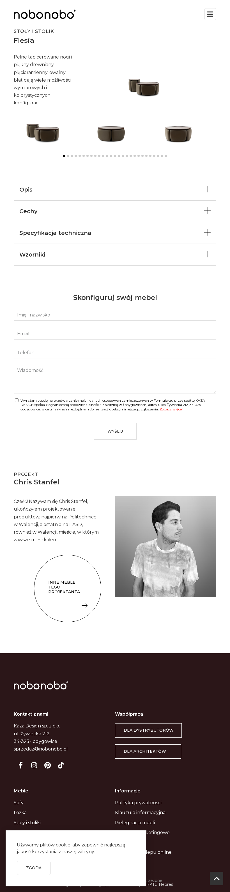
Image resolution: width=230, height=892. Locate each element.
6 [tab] (83, 156)
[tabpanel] (47, 129)
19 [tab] (135, 156)
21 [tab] (142, 156)
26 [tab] (162, 156)
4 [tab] (76, 156)
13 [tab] (111, 156)
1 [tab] (64, 156)
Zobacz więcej (171, 409)
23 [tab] (150, 156)
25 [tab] (158, 156)
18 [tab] (131, 156)
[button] (67, 588)
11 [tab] (103, 156)
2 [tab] (68, 156)
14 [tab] (115, 156)
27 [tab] (166, 156)
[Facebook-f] (20, 765)
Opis (26, 189)
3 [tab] (72, 156)
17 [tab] (127, 156)
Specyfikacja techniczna (55, 233)
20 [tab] (138, 156)
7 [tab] (87, 156)
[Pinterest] (47, 765)
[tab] (115, 190)
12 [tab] (107, 156)
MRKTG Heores (157, 884)
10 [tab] (99, 156)
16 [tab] (123, 156)
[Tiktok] (61, 765)
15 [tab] (119, 156)
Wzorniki (32, 254)
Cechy (28, 211)
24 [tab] (154, 156)
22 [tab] (146, 156)
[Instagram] (34, 765)
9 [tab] (95, 156)
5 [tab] (80, 156)
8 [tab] (91, 156)
